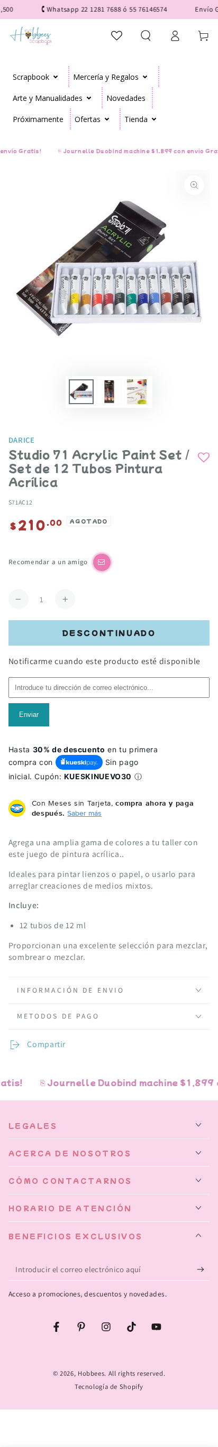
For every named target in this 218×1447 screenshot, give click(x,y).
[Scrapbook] (55, 76)
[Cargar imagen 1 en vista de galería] (81, 391)
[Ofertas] (107, 119)
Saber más (84, 813)
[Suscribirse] (203, 1269)
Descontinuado (109, 633)
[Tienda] (154, 119)
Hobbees (91, 1373)
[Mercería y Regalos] (145, 76)
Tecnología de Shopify (109, 1386)
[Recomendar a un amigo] (102, 562)
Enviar (29, 714)
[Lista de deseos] (117, 35)
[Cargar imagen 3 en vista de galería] (136, 391)
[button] (145, 35)
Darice (21, 440)
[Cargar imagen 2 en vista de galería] (109, 391)
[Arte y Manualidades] (89, 97)
